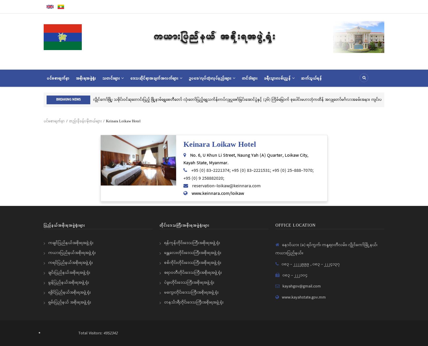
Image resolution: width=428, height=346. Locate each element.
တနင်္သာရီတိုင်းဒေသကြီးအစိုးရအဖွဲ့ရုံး (194, 302)
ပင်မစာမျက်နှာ (58, 78)
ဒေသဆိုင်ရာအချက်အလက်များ (155, 78)
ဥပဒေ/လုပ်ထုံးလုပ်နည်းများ (211, 78)
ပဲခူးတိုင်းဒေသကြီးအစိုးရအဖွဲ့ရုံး (189, 282)
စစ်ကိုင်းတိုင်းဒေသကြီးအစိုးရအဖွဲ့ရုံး (192, 263)
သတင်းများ (111, 78)
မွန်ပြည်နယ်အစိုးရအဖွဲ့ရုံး (68, 282)
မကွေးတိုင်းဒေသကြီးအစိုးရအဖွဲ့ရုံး (191, 292)
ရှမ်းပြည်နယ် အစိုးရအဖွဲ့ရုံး (69, 302)
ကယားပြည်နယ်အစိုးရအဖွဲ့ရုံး (72, 253)
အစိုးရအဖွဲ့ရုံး (86, 78)
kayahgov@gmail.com (301, 286)
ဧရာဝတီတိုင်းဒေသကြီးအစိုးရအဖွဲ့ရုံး (193, 272)
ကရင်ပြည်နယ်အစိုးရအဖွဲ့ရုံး (70, 263)
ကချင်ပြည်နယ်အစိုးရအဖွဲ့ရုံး (70, 243)
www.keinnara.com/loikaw (218, 193)
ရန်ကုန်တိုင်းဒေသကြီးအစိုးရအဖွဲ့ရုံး (192, 243)
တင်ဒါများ (250, 78)
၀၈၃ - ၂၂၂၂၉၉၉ (296, 264)
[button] (138, 160)
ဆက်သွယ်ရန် (311, 78)
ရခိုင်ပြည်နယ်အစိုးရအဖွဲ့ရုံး (69, 292)
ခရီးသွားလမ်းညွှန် (278, 78)
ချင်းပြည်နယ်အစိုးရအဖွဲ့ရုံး (69, 272)
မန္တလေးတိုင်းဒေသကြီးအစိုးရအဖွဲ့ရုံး (192, 253)
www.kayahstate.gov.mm (304, 297)
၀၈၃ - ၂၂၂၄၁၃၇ (326, 264)
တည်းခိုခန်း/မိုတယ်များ (85, 121)
